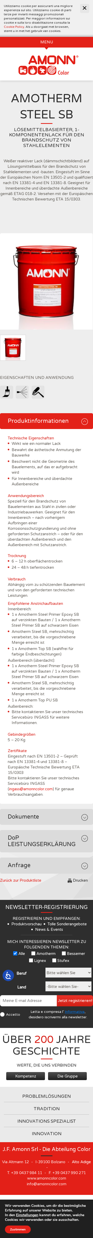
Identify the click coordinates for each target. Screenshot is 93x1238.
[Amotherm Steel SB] (46, 281)
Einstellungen (27, 1215)
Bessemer (76, 953)
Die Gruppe (67, 1076)
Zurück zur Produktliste (20, 880)
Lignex (40, 960)
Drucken (80, 880)
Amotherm (46, 953)
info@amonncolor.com (46, 1184)
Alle (21, 953)
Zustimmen (18, 1229)
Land (21, 987)
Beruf (22, 973)
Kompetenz (25, 1076)
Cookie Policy (14, 27)
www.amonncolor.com (46, 1178)
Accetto (13, 1014)
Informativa (74, 1011)
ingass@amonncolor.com (31, 789)
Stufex (63, 960)
